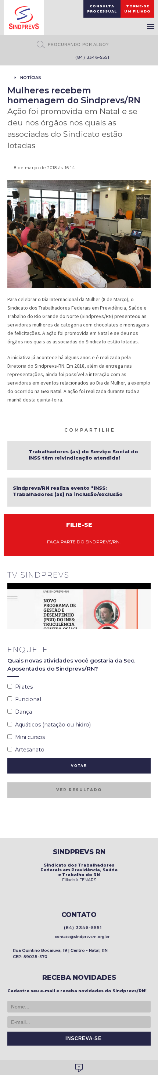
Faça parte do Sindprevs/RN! (82, 541)
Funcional (26, 699)
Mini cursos (28, 737)
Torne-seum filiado (137, 8)
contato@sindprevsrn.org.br (81, 937)
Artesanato (28, 749)
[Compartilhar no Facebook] (129, 429)
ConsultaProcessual (102, 8)
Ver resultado (79, 790)
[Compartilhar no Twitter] (138, 429)
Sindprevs (24, 17)
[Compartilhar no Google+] (147, 429)
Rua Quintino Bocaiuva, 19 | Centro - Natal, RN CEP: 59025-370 (60, 953)
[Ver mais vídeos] (147, 576)
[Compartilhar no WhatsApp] (121, 429)
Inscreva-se (82, 1038)
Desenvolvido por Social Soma (79, 1068)
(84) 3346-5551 (90, 57)
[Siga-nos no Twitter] (56, 58)
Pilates (22, 686)
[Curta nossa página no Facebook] (45, 58)
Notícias (30, 77)
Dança (22, 711)
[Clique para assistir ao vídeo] (79, 606)
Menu (150, 26)
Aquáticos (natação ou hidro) (51, 724)
